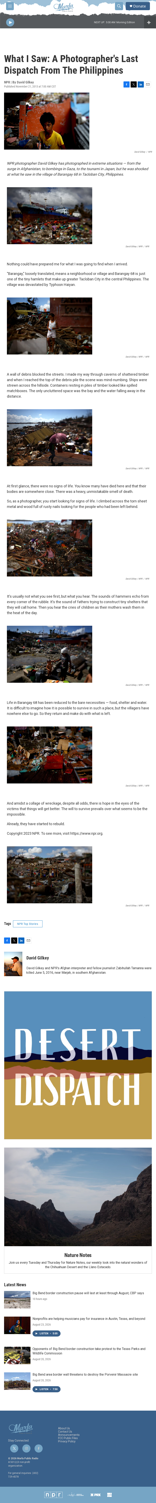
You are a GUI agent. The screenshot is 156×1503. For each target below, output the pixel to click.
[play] (10, 22)
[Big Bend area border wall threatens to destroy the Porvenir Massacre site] (17, 1381)
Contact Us (65, 1431)
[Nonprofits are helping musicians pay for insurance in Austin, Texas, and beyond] (17, 1325)
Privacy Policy (67, 1441)
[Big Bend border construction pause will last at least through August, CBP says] (17, 1299)
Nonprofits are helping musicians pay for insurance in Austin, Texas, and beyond (88, 1319)
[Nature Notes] (78, 1197)
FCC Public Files (68, 1438)
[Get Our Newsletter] (78, 1065)
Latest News (15, 1284)
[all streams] (150, 22)
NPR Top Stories (27, 923)
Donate (139, 6)
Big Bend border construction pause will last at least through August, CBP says (88, 1293)
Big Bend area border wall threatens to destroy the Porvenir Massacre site (85, 1374)
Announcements (69, 1434)
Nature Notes (78, 1255)
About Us (64, 1428)
